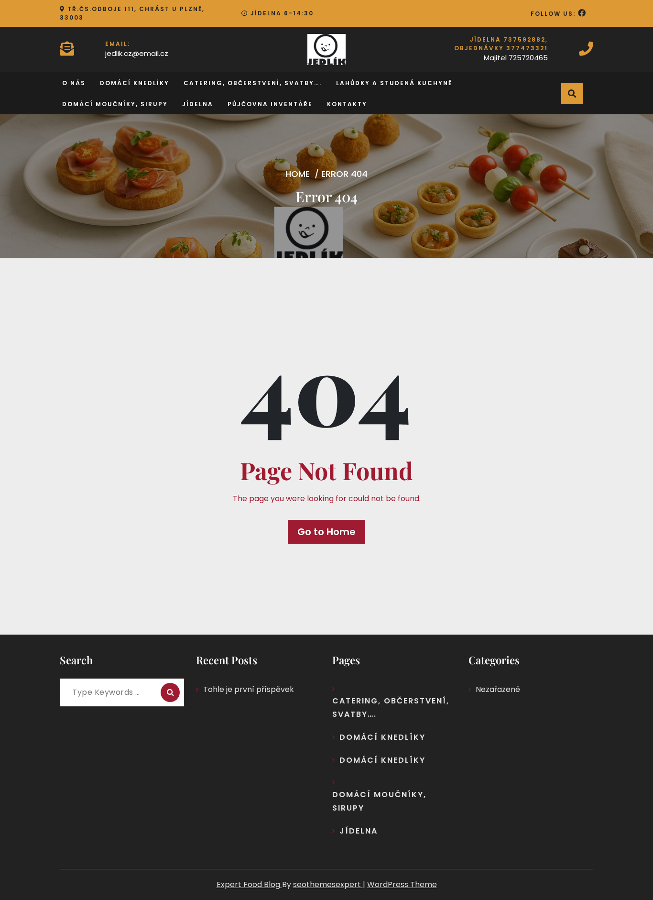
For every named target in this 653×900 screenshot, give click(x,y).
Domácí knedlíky (134, 83)
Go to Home (326, 531)
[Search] (170, 692)
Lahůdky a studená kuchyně (394, 83)
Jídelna (197, 104)
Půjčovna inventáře (270, 104)
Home (297, 174)
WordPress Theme (402, 884)
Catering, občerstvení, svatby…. (253, 83)
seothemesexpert (328, 884)
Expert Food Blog (249, 884)
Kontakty (347, 104)
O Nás (74, 83)
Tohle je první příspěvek (248, 689)
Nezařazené (498, 689)
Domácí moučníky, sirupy (115, 104)
